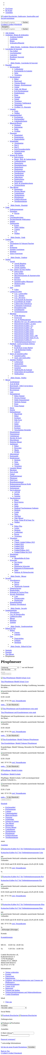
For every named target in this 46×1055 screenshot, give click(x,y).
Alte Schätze (9, 33)
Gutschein (13, 55)
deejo (16, 504)
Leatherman (18, 532)
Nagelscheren (19, 175)
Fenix (16, 111)
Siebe (16, 73)
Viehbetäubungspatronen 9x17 (25, 342)
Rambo (16, 494)
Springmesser (14, 488)
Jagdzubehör (18, 364)
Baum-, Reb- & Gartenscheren (25, 159)
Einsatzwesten (19, 598)
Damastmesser (15, 394)
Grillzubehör (18, 69)
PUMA (17, 452)
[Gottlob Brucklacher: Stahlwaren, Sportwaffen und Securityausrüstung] (23, 18)
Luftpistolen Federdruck (22, 306)
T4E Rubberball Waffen (22, 350)
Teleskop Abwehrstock (18, 604)
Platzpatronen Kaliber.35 (23, 340)
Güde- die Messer (20, 89)
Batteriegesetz (10, 978)
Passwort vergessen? (8, 1039)
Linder (16, 512)
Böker (16, 79)
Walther (17, 113)
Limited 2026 (19, 548)
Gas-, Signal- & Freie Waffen (20, 269)
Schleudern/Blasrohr (17, 43)
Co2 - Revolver (19, 298)
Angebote (4, 845)
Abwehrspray (14, 612)
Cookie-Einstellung (12, 994)
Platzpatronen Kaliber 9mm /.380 (26, 336)
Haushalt (8, 65)
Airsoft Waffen (19, 265)
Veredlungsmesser (20, 201)
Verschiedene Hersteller (22, 430)
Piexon (16, 582)
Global (16, 87)
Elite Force (18, 420)
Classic (16, 540)
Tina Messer (14, 187)
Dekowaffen (18, 271)
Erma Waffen (19, 273)
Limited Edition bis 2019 (23, 552)
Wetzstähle (18, 153)
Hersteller (4, 1006)
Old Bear (17, 516)
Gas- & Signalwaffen (17, 614)
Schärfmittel (14, 141)
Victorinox (18, 75)
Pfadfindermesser (16, 476)
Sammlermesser (15, 486)
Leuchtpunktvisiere (16, 217)
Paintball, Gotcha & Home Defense (22, 344)
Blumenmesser (15, 388)
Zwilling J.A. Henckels (22, 107)
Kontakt (8, 974)
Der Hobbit (18, 562)
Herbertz (17, 426)
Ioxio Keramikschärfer (22, 149)
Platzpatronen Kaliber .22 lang (25, 324)
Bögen (12, 41)
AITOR (17, 492)
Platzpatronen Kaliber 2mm (24, 330)
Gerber (16, 528)
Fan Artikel (14, 51)
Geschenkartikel (15, 53)
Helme (16, 564)
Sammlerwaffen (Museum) (23, 281)
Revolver (17, 279)
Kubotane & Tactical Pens (19, 592)
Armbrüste (13, 39)
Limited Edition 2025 (21, 550)
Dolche (12, 410)
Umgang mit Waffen (12, 990)
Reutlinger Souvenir (17, 57)
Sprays (16, 584)
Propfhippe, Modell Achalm (11, 774)
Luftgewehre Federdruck (23, 304)
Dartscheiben (19, 638)
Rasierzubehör (19, 139)
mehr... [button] (3, 705)
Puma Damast (19, 406)
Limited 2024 (19, 546)
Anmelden (9, 12)
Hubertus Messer (16, 442)
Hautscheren (18, 167)
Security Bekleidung (17, 594)
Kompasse (13, 247)
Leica (12, 215)
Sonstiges (17, 368)
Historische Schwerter (22, 566)
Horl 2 (16, 145)
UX (15, 231)
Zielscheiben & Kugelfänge (24, 372)
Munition (13, 314)
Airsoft (12, 261)
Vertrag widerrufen (12, 972)
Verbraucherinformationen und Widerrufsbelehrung (23, 992)
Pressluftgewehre (20, 308)
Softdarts (17, 640)
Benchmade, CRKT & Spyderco (21, 386)
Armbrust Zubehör (16, 37)
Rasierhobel (18, 135)
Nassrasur (13, 133)
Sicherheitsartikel (16, 602)
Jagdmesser (14, 444)
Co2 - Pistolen (19, 296)
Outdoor (8, 239)
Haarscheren (18, 163)
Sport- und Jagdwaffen (22, 358)
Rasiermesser (19, 137)
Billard (12, 630)
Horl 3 (16, 147)
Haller (16, 424)
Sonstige (17, 496)
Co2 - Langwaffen (20, 294)
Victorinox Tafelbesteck (22, 103)
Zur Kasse (9, 8)
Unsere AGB (10, 986)
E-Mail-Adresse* (7, 1033)
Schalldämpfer (19, 310)
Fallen (16, 290)
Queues (17, 632)
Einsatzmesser (15, 432)
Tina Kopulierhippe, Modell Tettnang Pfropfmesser (19, 743)
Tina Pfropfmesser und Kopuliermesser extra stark (18, 712)
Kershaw (17, 428)
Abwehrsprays (15, 580)
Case (11, 392)
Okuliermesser (19, 195)
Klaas (16, 95)
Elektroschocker (15, 588)
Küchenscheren (19, 171)
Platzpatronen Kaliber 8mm (24, 334)
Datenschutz (9, 976)
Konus (16, 225)
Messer (7, 380)
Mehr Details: (27, 47)
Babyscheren (18, 157)
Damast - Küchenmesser (22, 85)
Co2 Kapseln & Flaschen (23, 300)
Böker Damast (19, 396)
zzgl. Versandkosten (19, 701)
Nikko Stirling (19, 227)
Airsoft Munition (20, 263)
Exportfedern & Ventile (22, 302)
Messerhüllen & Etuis (21, 558)
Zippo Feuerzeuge (16, 253)
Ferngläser (13, 211)
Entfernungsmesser (16, 209)
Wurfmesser (14, 554)
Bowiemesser (14, 390)
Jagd (11, 245)
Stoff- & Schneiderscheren (23, 183)
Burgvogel (18, 81)
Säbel (16, 570)
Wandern (13, 251)
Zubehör (17, 286)
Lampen (13, 109)
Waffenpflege (19, 374)
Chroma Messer (19, 83)
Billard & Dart (10, 628)
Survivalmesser (15, 490)
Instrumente (18, 127)
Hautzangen (18, 169)
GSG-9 (16, 422)
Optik (7, 207)
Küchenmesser (15, 77)
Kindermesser (15, 458)
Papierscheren (19, 179)
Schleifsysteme (19, 151)
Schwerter (13, 560)
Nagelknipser (19, 173)
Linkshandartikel (16, 115)
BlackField (18, 414)
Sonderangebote (11, 610)
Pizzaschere (18, 181)
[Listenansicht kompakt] (4, 672)
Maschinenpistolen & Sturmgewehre (27, 275)
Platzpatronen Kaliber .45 (23, 328)
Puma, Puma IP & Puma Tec (24, 520)
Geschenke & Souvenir (13, 49)
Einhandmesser (15, 412)
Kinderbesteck (19, 93)
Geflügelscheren (20, 161)
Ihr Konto (8, 10)
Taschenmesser (15, 498)
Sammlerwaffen (19, 356)
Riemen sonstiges (20, 366)
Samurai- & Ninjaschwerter (24, 572)
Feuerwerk (18, 318)
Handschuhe (18, 600)
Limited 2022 (19, 544)
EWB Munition (19, 316)
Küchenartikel (15, 67)
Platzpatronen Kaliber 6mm (24, 332)
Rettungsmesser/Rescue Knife (20, 484)
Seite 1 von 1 (6, 674)
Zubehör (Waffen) (16, 360)
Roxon (16, 534)
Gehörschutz (18, 362)
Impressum (9, 988)
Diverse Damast (20, 398)
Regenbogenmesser (17, 482)
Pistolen (17, 277)
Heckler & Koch (16, 438)
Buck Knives (19, 502)
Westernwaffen (19, 283)
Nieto (16, 462)
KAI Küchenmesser (21, 91)
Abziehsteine (18, 143)
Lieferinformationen (12, 984)
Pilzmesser (13, 478)
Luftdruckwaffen (16, 292)
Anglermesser (15, 382)
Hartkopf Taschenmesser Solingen (26, 508)
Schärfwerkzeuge (20, 199)
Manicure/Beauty (16, 123)
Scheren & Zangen (16, 155)
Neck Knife (14, 472)
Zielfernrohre (14, 223)
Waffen (7, 259)
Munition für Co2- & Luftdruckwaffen (27, 322)
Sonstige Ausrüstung (17, 249)
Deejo (12, 408)
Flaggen (13, 59)
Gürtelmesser (14, 436)
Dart (11, 636)
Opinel (16, 99)
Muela (16, 450)
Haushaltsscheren (20, 165)
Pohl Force (14, 480)
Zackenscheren (19, 185)
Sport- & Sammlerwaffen (19, 354)
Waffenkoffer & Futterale (23, 370)
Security (8, 578)
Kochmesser (18, 117)
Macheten (13, 470)
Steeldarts (17, 642)
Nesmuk (17, 97)
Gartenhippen (19, 193)
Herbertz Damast (20, 402)
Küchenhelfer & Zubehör (23, 71)
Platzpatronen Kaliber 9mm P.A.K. (26, 338)
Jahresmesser (14, 454)
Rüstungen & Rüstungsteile (24, 568)
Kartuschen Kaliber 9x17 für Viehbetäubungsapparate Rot (21, 880)
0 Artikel (4, 24)
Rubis (16, 129)
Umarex (17, 229)
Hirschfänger (14, 440)
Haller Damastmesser (21, 400)
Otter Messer (18, 518)
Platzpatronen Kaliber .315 (23, 326)
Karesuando (14, 456)
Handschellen (14, 590)
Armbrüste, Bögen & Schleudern (17, 35)
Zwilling (17, 131)
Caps (11, 241)
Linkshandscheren (20, 121)
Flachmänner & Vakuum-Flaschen (22, 243)
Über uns (8, 1002)
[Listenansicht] (2, 672)
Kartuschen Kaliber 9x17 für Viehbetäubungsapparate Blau (22, 908)
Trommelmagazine (20, 312)
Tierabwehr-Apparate (21, 586)
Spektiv (12, 221)
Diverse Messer (19, 191)
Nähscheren (18, 177)
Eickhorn (17, 418)
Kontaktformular (7, 937)
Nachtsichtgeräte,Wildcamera (20, 219)
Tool (11, 524)
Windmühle (18, 105)
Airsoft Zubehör (20, 267)
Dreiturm (17, 125)
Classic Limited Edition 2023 (24, 542)
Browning (17, 448)
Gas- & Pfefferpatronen (22, 320)
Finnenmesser (15, 434)
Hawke (16, 213)
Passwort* (4, 1035)
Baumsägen (18, 189)
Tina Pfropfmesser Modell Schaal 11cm (15, 682)
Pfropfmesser (19, 197)
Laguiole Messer (16, 468)
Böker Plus (18, 526)
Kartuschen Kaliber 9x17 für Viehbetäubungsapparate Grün (22, 852)
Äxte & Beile (14, 384)
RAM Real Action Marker (23, 348)
